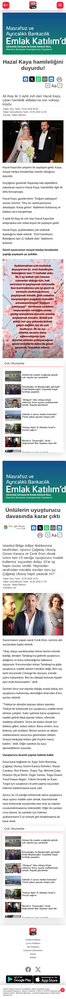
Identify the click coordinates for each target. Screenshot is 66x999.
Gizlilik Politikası (33, 940)
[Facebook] (28, 970)
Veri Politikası (33, 947)
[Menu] (60, 5)
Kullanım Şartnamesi (33, 950)
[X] (38, 970)
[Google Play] (19, 979)
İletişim (33, 957)
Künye (33, 954)
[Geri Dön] (6, 5)
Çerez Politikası (33, 943)
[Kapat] (63, 990)
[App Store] (46, 979)
